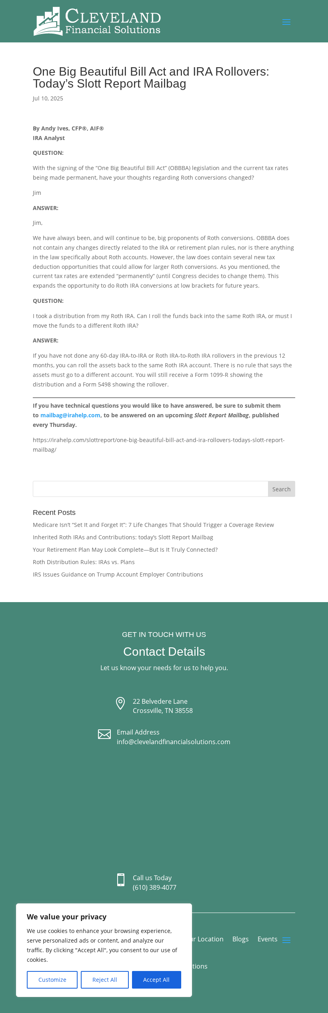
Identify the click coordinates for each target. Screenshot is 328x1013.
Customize (52, 979)
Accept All (156, 979)
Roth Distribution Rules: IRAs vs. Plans (84, 562)
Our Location (204, 939)
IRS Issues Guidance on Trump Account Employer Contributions (118, 574)
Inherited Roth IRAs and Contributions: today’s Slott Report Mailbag (123, 537)
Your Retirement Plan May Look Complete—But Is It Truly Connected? (125, 549)
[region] (104, 950)
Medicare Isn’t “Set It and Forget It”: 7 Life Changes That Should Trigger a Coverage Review (153, 525)
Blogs (240, 939)
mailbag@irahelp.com (70, 415)
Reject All (104, 979)
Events (268, 939)
